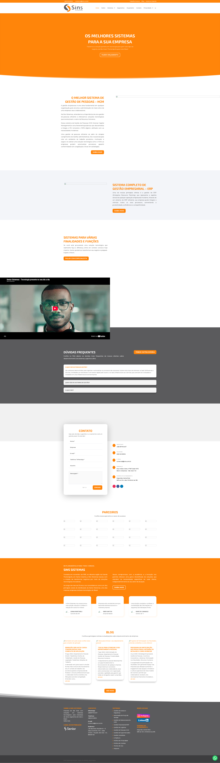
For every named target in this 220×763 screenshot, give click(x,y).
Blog (143, 1)
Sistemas (110, 8)
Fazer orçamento (110, 55)
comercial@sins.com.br (95, 723)
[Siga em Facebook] (117, 486)
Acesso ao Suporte (151, 1)
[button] (111, 420)
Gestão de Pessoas (79, 658)
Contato (138, 8)
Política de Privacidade (121, 740)
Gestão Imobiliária (119, 735)
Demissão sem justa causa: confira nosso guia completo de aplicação (76, 649)
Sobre (103, 8)
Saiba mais (97, 152)
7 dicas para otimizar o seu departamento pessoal (109, 648)
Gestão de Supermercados (122, 733)
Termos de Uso (118, 746)
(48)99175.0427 (92, 713)
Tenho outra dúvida (145, 352)
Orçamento (130, 8)
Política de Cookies (120, 743)
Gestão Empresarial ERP (121, 725)
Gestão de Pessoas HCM (121, 730)
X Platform (117, 738)
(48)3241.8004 (92, 718)
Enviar (97, 487)
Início (97, 8)
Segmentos (120, 8)
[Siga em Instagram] (114, 486)
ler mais (67, 681)
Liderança (142, 658)
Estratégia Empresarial (146, 654)
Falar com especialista (76, 258)
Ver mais (110, 691)
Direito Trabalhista (71, 656)
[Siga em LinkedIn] (121, 486)
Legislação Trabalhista (72, 660)
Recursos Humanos (104, 658)
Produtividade (114, 656)
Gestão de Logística (120, 727)
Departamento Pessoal (81, 654)
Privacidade (147, 8)
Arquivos (116, 748)
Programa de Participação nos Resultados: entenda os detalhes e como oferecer (142, 649)
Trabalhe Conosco (135, 1)
